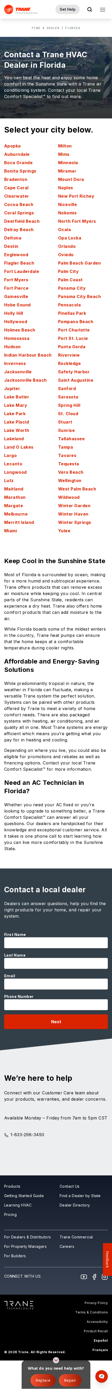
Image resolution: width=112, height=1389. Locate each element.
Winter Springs (74, 522)
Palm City (68, 271)
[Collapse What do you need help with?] (56, 1360)
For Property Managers (25, 1246)
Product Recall (96, 1331)
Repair (70, 1380)
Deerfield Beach (22, 221)
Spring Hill (69, 405)
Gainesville (16, 296)
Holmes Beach (19, 330)
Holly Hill (13, 313)
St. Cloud (68, 413)
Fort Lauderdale (21, 271)
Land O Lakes (19, 447)
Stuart (65, 422)
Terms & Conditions (91, 1312)
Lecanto (13, 463)
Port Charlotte (74, 330)
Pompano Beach (75, 321)
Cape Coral (16, 187)
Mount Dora (71, 179)
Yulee (64, 530)
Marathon (15, 497)
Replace (43, 1380)
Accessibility (97, 1322)
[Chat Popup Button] (101, 1376)
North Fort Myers (77, 221)
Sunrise (66, 430)
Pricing (10, 1214)
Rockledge (69, 363)
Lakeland (14, 438)
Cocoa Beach (18, 204)
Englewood (16, 254)
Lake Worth (16, 430)
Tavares (67, 455)
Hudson (12, 346)
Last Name (15, 955)
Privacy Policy (96, 1303)
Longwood (15, 472)
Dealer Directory (75, 1205)
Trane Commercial (76, 1237)
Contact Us (70, 1186)
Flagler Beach (19, 263)
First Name (15, 934)
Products (12, 1186)
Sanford (67, 388)
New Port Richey (76, 196)
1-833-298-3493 (27, 1134)
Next (56, 1021)
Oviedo (66, 254)
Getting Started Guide (24, 1195)
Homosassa (16, 338)
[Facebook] (94, 1277)
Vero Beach (71, 472)
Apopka (12, 145)
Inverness (15, 363)
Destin (11, 246)
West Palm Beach (77, 488)
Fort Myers (16, 279)
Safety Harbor (74, 371)
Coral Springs (19, 212)
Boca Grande (18, 162)
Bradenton (15, 179)
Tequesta (68, 463)
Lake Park (15, 413)
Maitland (13, 488)
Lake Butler (16, 396)
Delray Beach (19, 229)
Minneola (68, 162)
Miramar (67, 171)
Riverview (69, 355)
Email (9, 976)
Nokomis (67, 212)
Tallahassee (71, 438)
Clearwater (16, 196)
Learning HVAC (18, 1205)
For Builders (15, 1256)
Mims (64, 154)
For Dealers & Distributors (27, 1237)
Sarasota (68, 396)
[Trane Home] (21, 9)
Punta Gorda (71, 346)
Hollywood (15, 321)
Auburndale (17, 154)
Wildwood (69, 497)
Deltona (12, 238)
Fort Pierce (16, 288)
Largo (10, 455)
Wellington (70, 480)
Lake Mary (15, 405)
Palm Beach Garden (79, 263)
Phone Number (19, 996)
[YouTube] (84, 1277)
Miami (10, 530)
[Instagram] (105, 1277)
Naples (65, 187)
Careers (67, 1246)
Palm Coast (70, 279)
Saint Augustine (75, 380)
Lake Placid (16, 422)
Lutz (9, 480)
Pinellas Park (72, 313)
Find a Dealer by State (80, 1195)
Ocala (64, 229)
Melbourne (16, 514)
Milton (65, 145)
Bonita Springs (20, 171)
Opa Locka (69, 238)
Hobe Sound (17, 304)
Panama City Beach (79, 296)
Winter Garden (74, 505)
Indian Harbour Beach (28, 355)
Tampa (65, 447)
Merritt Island (19, 522)
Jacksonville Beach (25, 380)
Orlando (67, 246)
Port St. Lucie (73, 338)
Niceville (67, 204)
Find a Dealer (46, 28)
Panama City (72, 288)
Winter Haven (73, 514)
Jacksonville (18, 371)
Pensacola (69, 304)
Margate (13, 505)
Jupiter (12, 388)
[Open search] (89, 9)
